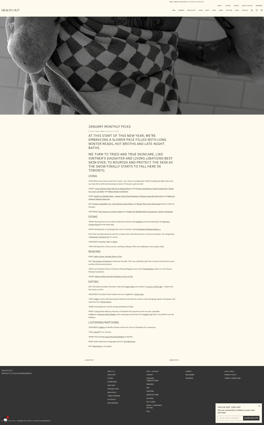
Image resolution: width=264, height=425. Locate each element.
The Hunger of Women (101, 261)
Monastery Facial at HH (99, 237)
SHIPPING (150, 391)
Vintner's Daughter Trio (101, 204)
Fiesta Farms (106, 302)
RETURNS (149, 398)
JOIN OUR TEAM (113, 389)
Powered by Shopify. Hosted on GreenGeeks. (34, 421)
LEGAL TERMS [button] (229, 371)
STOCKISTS (111, 399)
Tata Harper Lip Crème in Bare (110, 211)
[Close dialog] (259, 406)
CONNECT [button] (189, 371)
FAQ (147, 388)
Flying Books (148, 269)
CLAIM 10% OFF (251, 418)
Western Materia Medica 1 (149, 229)
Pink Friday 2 (97, 346)
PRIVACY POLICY (230, 375)
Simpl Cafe (139, 294)
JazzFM (96, 332)
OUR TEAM (111, 385)
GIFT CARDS (150, 402)
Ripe (131, 306)
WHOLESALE (111, 392)
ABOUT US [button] (111, 371)
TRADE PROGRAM (113, 396)
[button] (181, 10)
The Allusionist (129, 341)
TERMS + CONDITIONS (232, 378)
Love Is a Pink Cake (154, 286)
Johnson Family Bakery (107, 314)
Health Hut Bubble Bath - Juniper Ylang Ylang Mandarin (116, 196)
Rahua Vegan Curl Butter (118, 191)
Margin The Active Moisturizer (149, 204)
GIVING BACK (112, 382)
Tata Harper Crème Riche (122, 204)
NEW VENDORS (112, 403)
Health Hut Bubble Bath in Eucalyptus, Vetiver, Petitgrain (150, 211)
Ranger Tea (147, 314)
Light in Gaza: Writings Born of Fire (108, 256)
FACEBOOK (189, 378)
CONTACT (149, 375)
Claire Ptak (129, 286)
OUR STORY (111, 375)
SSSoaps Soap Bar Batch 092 (151, 196)
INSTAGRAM (190, 375)
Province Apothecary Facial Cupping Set (151, 188)
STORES (110, 378)
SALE (148, 411)
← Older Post (88, 360)
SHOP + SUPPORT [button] (152, 371)
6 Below (101, 327)
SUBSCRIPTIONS (152, 395)
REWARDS (150, 384)
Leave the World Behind (114, 337)
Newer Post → (175, 360)
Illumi (115, 242)
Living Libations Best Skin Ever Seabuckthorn (113, 188)
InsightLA (139, 221)
